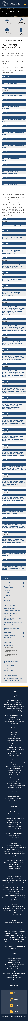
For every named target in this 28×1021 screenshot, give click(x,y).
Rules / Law (14, 812)
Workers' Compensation (10, 603)
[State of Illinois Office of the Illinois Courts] (11, 3)
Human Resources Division (14, 969)
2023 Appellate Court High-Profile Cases (11, 655)
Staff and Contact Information (14, 717)
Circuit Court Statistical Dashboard (14, 766)
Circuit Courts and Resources (14, 770)
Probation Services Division (14, 977)
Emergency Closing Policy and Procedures (14, 895)
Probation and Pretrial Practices (14, 860)
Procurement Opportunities (11, 665)
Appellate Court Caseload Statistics (10, 625)
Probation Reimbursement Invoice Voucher (14, 880)
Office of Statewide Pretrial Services (13, 678)
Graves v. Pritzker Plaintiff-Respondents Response (13, 554)
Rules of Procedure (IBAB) (14, 831)
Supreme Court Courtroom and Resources (14, 721)
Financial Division (14, 960)
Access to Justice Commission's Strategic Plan (14, 937)
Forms (14, 874)
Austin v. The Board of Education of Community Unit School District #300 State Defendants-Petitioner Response (13, 526)
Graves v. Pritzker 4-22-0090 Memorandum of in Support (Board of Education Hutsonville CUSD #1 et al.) (14, 390)
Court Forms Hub (14, 893)
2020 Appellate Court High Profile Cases (11, 651)
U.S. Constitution (14, 837)
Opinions (14, 806)
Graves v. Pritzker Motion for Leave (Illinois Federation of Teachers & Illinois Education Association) (14, 251)
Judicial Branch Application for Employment (14, 889)
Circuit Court (7, 632)
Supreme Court (8, 583)
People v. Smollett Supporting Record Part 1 (13, 133)
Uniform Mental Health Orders (14, 878)
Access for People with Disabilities (12, 640)
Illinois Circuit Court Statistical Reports (14, 939)
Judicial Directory (8, 670)
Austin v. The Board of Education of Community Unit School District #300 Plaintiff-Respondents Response (13, 540)
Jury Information (14, 758)
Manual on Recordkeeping (14, 768)
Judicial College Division (14, 971)
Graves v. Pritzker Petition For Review (13, 226)
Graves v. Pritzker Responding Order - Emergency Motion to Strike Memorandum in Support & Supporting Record (13, 438)
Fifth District (7, 600)
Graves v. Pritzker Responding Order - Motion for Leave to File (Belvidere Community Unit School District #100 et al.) (13, 422)
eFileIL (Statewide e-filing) (14, 849)
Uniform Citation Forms (14, 891)
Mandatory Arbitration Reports (14, 933)
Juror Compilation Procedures (14, 833)
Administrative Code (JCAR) (14, 829)
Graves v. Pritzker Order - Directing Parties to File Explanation (12, 512)
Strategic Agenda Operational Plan (14, 935)
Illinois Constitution (14, 835)
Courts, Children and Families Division (14, 964)
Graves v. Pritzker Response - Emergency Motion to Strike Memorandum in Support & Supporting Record (14, 266)
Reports (14, 920)
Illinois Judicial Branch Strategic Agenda (14, 929)
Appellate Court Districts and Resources (11, 629)
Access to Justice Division (14, 958)
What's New (14, 985)
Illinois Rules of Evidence (14, 820)
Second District (8, 592)
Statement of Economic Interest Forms (14, 862)
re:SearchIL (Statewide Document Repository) (14, 847)
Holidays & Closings (9, 668)
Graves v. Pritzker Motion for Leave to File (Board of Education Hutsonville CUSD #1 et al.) (13, 343)
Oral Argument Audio (9, 608)
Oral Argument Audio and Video (14, 702)
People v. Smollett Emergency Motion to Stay (14, 120)
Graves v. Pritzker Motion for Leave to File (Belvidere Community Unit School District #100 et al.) (13, 293)
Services (14, 843)
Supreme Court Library (14, 719)
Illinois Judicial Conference (10, 675)
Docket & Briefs (14, 698)
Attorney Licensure (14, 713)
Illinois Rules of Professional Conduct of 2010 (14, 816)
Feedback (9, 1016)
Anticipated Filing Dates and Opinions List (14, 704)
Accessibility (23, 1016)
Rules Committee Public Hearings (14, 711)
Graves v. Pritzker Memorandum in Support (12, 238)
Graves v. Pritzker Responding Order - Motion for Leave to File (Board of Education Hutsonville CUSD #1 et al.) (13, 453)
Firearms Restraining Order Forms (14, 906)
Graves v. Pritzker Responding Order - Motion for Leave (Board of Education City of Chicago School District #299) (13, 498)
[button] (25, 4)
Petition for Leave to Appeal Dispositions (14, 706)
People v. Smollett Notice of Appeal (12, 95)
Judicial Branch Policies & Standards (13, 673)
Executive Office (14, 956)
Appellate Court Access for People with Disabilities (12, 619)
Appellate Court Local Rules (11, 613)
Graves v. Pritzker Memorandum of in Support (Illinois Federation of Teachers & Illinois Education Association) (12, 406)
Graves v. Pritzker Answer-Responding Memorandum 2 (13, 280)
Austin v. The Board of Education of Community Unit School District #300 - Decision (13, 568)
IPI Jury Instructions (14, 824)
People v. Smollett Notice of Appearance (10, 159)
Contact (14, 979)
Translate (4, 1016)
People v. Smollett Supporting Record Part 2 (13, 146)
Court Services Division (14, 966)
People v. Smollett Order (9, 83)
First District (7, 590)
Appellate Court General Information (13, 622)
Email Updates (16, 1016)
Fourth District (7, 598)
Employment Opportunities (11, 659)
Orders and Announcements (14, 700)
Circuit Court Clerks (14, 755)
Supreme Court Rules (14, 814)
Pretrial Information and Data (11, 680)
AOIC (14, 954)
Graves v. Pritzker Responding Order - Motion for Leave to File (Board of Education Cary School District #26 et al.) (14, 468)
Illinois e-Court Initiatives (14, 845)
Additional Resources (9, 635)
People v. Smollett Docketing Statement (10, 107)
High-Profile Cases (8, 615)
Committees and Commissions (14, 708)
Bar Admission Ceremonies (14, 866)
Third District (7, 595)
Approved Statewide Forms (14, 876)
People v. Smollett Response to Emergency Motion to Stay (11, 172)
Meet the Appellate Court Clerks (12, 610)
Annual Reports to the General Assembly (14, 931)
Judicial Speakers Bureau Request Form (14, 885)
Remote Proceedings (9, 645)
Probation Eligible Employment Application (12, 662)
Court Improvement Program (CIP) (14, 858)
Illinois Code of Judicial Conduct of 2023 (14, 818)
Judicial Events (7, 642)
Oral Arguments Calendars (10, 605)
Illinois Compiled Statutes (14, 826)
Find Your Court (8, 637)
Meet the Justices (8, 587)
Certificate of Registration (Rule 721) (14, 715)
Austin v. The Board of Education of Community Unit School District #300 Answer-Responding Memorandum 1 (13, 357)
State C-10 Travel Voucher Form (14, 887)
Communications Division (14, 962)
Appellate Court (8, 586)
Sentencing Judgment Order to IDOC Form (14, 908)
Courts (14, 691)
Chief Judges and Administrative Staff (14, 753)
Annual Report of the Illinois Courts (14, 922)
